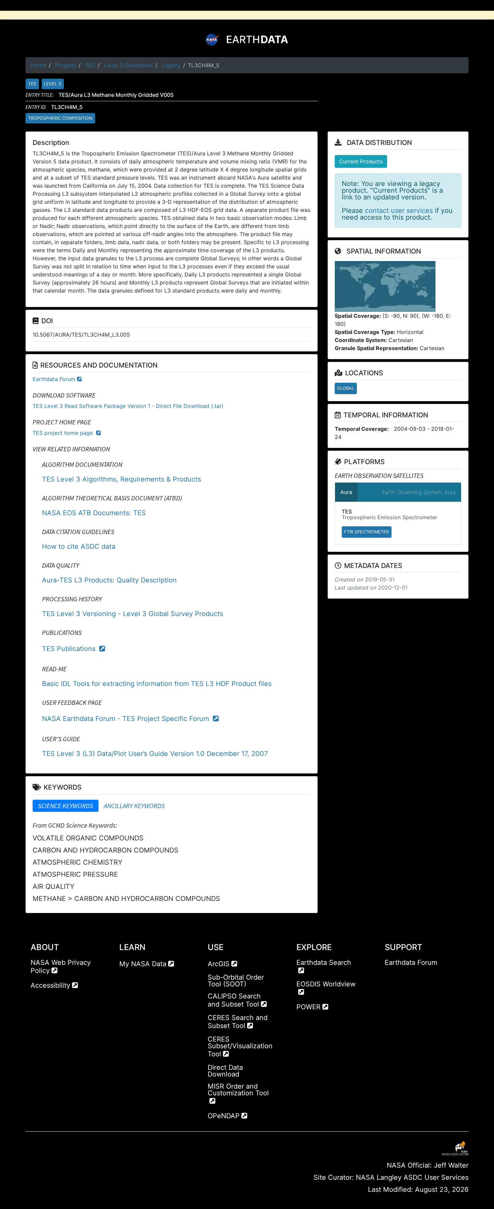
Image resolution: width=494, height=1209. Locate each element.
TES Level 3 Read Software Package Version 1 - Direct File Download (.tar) (128, 406)
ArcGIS (219, 964)
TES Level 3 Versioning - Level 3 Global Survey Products (132, 614)
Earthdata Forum (54, 379)
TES (90, 65)
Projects (65, 65)
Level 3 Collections (128, 65)
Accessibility (50, 985)
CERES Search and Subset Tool (237, 1022)
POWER (308, 1007)
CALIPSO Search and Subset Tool (234, 1000)
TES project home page (63, 432)
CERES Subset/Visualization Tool (240, 1046)
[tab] (65, 806)
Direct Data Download (225, 1070)
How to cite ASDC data (78, 546)
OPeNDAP (224, 1116)
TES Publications (69, 649)
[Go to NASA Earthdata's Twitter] (402, 976)
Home (38, 65)
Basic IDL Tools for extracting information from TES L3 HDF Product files (157, 684)
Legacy (171, 65)
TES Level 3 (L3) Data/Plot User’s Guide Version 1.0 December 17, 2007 (155, 754)
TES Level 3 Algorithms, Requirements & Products (121, 479)
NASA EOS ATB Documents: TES (94, 513)
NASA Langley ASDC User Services (412, 1177)
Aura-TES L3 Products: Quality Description (109, 580)
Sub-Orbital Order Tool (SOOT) (236, 980)
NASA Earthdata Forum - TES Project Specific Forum (126, 719)
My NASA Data (142, 964)
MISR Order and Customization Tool (238, 1089)
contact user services (399, 210)
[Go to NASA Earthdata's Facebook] (390, 976)
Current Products (361, 161)
